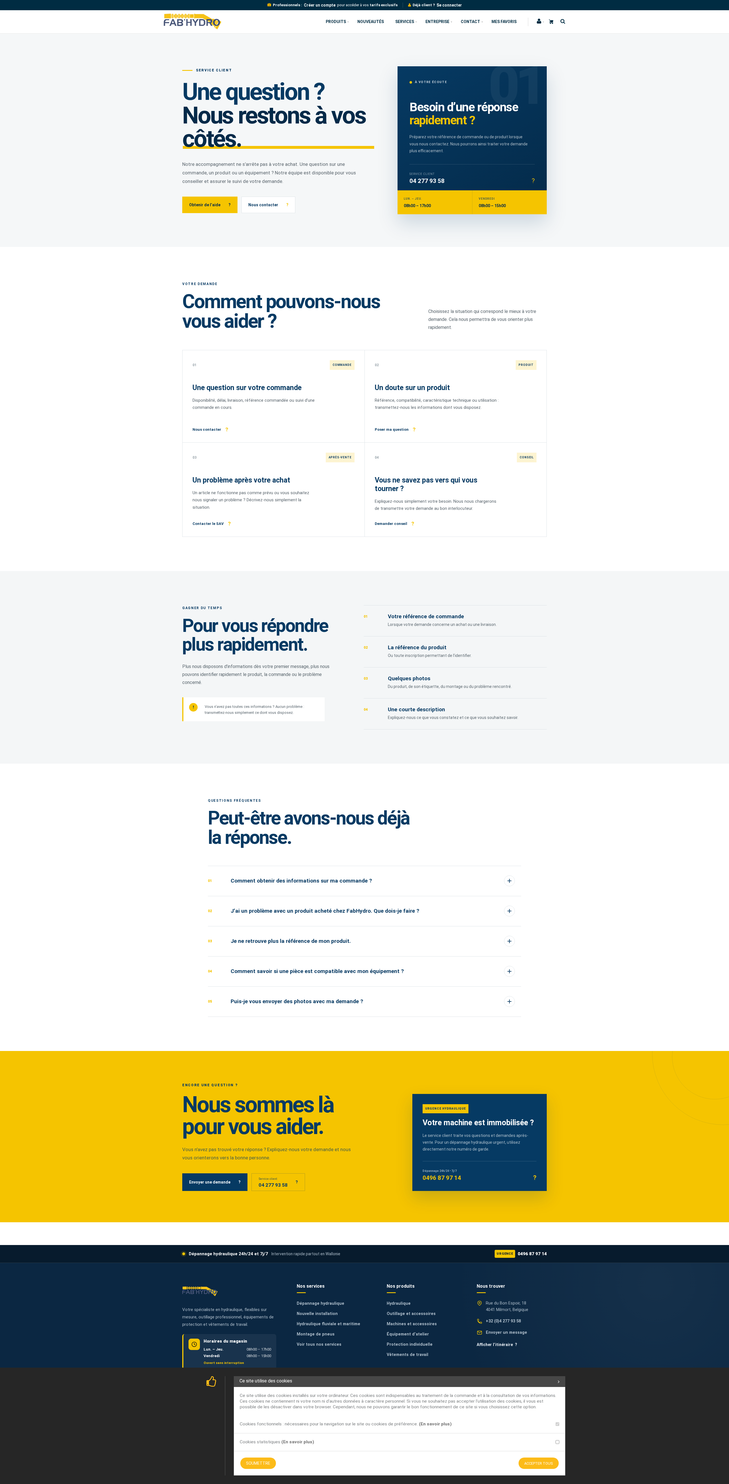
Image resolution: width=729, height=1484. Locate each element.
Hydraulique (399, 1303)
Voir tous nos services (319, 1344)
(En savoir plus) (435, 1424)
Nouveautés (370, 21)
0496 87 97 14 (522, 1253)
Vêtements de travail (407, 1354)
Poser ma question (395, 429)
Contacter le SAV (212, 523)
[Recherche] (561, 21)
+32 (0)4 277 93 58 (503, 1321)
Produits (336, 21)
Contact (470, 21)
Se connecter (449, 5)
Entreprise (437, 21)
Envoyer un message (506, 1332)
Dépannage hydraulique (320, 1303)
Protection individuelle (410, 1344)
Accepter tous (538, 1463)
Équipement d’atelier (408, 1334)
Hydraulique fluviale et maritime (328, 1324)
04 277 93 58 (427, 181)
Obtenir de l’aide (210, 205)
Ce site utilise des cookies (265, 1381)
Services (404, 21)
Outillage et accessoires (411, 1313)
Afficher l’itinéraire (497, 1344)
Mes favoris (504, 21)
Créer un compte (319, 5)
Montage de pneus (316, 1334)
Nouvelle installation (317, 1313)
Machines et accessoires (412, 1324)
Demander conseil (394, 523)
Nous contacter (268, 205)
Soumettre (258, 1463)
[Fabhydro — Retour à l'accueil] (200, 1291)
